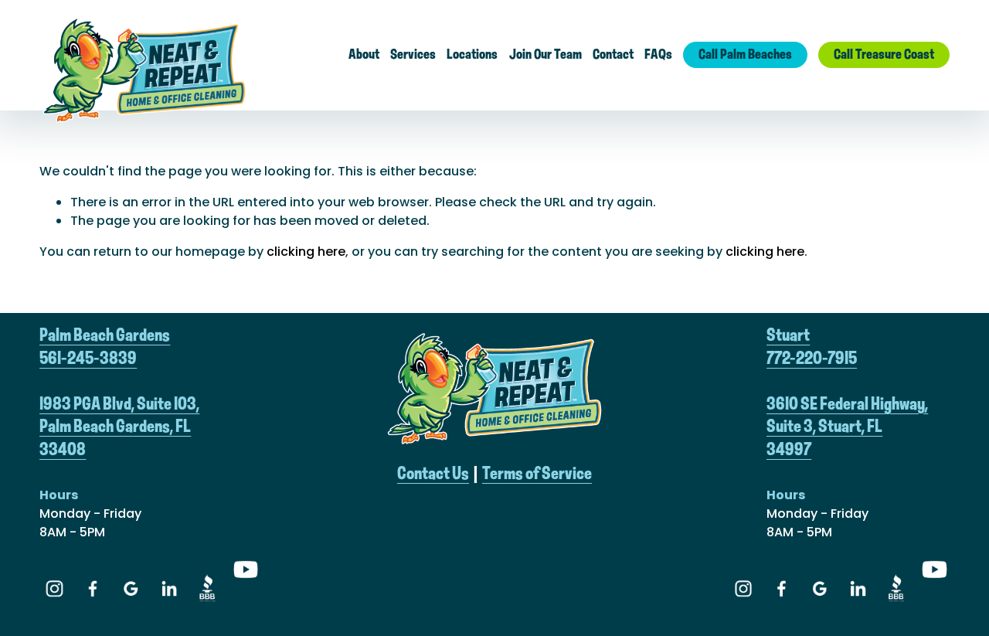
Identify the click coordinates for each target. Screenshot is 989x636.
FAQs (658, 55)
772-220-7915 (811, 359)
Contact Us (433, 474)
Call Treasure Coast (884, 55)
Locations (472, 55)
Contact (613, 55)
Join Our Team (545, 55)
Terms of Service (537, 474)
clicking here (306, 251)
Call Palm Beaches (745, 55)
